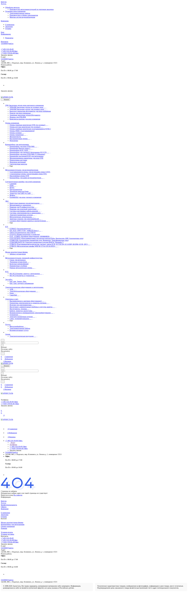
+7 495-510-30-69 (7, 49)
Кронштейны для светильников (12, 524)
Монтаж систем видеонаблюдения (22, 17)
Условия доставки (7, 534)
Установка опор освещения (15, 11)
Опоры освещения (8, 526)
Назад (12, 443)
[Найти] (3, 353)
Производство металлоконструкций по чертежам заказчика (32, 9)
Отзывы (8, 28)
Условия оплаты (7, 532)
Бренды (4, 501)
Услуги (3, 503)
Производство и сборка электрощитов (24, 15)
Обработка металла (12, 7)
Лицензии (9, 26)
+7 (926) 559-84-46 (10, 53)
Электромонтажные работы (20, 13)
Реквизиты (9, 38)
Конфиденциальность (9, 505)
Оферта (3, 507)
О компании (9, 25)
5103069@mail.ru (7, 59)
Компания (4, 509)
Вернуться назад (7, 495)
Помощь (4, 528)
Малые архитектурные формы (12, 522)
